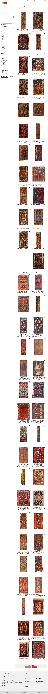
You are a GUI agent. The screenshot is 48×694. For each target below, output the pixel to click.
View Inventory (27, 675)
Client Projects (23, 3)
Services (13, 3)
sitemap (38, 692)
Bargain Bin (32, 3)
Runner (3, 47)
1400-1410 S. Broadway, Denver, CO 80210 (40, 676)
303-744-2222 (39, 678)
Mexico (3, 64)
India (3, 63)
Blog (42, 0)
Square (3, 48)
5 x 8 (3, 36)
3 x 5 (3, 32)
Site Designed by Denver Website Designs (6, 692)
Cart (37, 0)
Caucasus (4, 61)
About (10, 3)
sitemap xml (41, 692)
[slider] (2, 23)
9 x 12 (3, 41)
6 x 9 (3, 37)
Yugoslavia (4, 73)
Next (34, 666)
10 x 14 (3, 42)
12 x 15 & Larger (5, 44)
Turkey (3, 72)
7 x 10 (3, 38)
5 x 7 (3, 35)
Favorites (24, 0)
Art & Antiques (28, 3)
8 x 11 (3, 40)
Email (12, 0)
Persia (3, 69)
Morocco (4, 65)
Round (3, 46)
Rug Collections (17, 3)
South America (5, 70)
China (3, 62)
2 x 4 (3, 31)
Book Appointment (31, 0)
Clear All (11, 76)
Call (5, 0)
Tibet (3, 71)
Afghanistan (4, 60)
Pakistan (4, 68)
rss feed (44, 692)
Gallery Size (4, 45)
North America (5, 66)
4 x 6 (3, 34)
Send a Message (39, 679)
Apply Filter (4, 76)
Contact (36, 3)
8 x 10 (3, 39)
